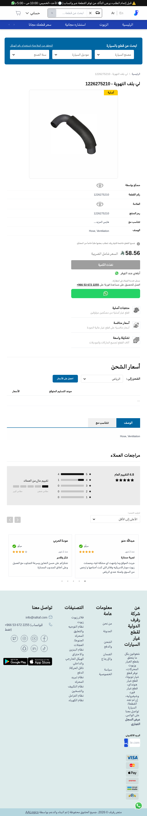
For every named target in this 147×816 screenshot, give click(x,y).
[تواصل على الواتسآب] (138, 807)
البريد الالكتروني (133, 735)
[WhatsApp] (105, 293)
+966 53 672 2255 (88, 284)
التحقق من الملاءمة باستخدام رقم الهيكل (31, 45)
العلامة (136, 204)
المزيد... (98, 222)
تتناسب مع (134, 222)
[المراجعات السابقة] (10, 520)
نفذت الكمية (105, 265)
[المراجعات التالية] (18, 520)
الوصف (136, 230)
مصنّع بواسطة (132, 185)
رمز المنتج (134, 213)
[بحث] (52, 13)
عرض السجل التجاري (132, 721)
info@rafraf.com (36, 617)
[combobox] (120, 379)
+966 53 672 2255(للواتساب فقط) (24, 627)
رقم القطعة (134, 194)
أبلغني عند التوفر (130, 273)
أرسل (126, 743)
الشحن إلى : (133, 378)
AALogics (32, 812)
